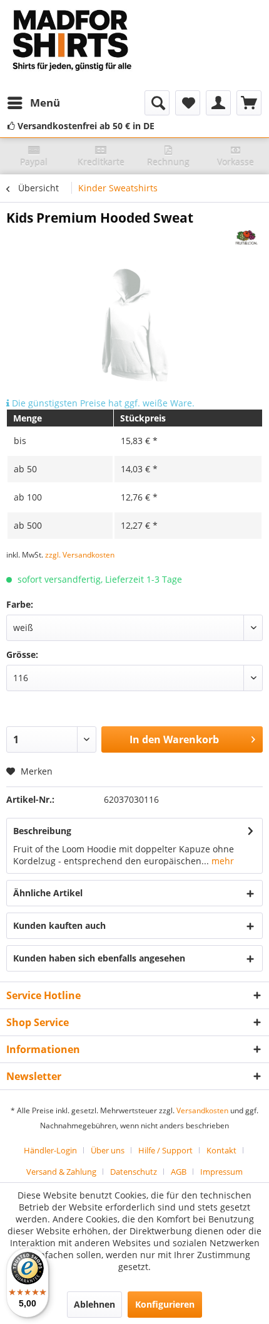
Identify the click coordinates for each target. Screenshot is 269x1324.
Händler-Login (50, 1150)
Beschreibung (42, 831)
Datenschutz (133, 1171)
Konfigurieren (165, 1304)
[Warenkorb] (248, 102)
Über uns (107, 1150)
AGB (178, 1171)
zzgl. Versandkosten (79, 554)
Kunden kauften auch (59, 925)
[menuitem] (33, 102)
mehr (221, 861)
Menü (45, 102)
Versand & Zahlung (61, 1171)
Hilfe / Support (165, 1150)
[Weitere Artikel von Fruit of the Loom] (246, 237)
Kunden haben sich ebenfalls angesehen (99, 958)
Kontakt (221, 1150)
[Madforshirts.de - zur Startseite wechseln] (70, 45)
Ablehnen (94, 1304)
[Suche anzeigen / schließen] (157, 102)
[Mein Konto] (218, 102)
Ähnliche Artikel (48, 893)
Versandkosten (202, 1110)
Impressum (221, 1171)
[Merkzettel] (187, 102)
